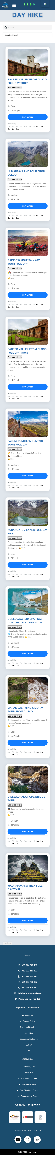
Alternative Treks (29, 1084)
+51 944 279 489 (29, 965)
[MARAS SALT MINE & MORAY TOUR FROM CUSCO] (28, 690)
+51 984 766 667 (29, 982)
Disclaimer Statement (29, 1039)
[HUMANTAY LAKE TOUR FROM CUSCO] (28, 154)
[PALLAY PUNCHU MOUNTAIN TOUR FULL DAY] (28, 424)
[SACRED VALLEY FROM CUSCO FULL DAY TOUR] (28, 62)
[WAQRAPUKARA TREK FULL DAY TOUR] (28, 868)
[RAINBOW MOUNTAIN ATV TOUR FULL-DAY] (28, 243)
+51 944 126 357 (29, 988)
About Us (29, 1015)
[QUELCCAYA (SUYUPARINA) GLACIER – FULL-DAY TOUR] (28, 601)
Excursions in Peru (29, 1096)
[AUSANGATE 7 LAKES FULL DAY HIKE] (28, 513)
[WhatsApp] (24, 4)
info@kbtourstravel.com (29, 993)
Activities (29, 1033)
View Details (27, 117)
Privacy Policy (29, 1021)
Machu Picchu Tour (29, 1078)
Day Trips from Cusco (29, 1090)
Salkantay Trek (29, 1067)
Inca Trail (29, 1072)
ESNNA (29, 1045)
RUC (29, 1051)
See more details (15, 87)
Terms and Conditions (29, 1027)
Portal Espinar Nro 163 (29, 999)
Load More (7, 943)
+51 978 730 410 (29, 976)
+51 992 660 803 (29, 971)
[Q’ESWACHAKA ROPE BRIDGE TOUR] (28, 779)
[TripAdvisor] (34, 4)
